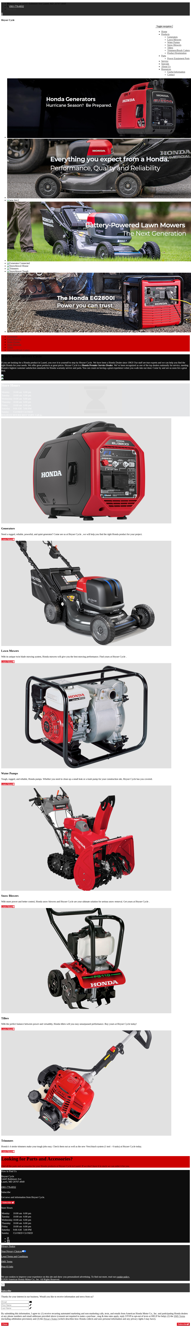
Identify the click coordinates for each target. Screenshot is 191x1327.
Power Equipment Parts (178, 58)
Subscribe (7, 1202)
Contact (171, 74)
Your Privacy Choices (11, 1251)
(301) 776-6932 (16, 6)
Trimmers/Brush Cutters (178, 50)
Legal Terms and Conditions (14, 1256)
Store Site (11, 9)
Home (164, 31)
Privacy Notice (8, 1246)
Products (165, 34)
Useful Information (176, 72)
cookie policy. (123, 1277)
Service (164, 61)
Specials (165, 64)
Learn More (6, 539)
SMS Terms (6, 1261)
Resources (166, 69)
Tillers (170, 47)
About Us (166, 66)
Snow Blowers (174, 45)
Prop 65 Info (7, 1266)
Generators (172, 37)
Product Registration (177, 53)
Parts (163, 55)
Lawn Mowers (174, 39)
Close (4, 1324)
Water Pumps (173, 42)
